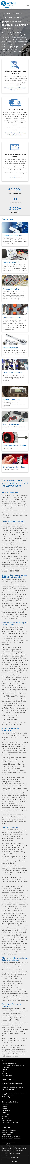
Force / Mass (6, 1114)
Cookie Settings (15, 1161)
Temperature (6, 1110)
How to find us (6, 1134)
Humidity (5, 1116)
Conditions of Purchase (9, 1130)
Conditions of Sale (7, 1132)
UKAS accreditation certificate (11, 1136)
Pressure (4, 1108)
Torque (4, 1112)
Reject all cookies (15, 1157)
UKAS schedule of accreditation (11, 1138)
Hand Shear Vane (7, 1120)
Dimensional (5, 1105)
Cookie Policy (6, 1097)
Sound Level (5, 1118)
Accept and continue (15, 1153)
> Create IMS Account (15, 178)
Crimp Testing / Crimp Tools (10, 1122)
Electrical (4, 1107)
